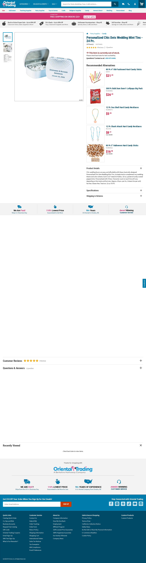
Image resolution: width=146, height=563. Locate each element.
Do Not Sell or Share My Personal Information (97, 530)
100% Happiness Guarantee (62, 533)
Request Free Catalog (10, 527)
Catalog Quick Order (9, 518)
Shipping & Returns (94, 196)
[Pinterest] (123, 504)
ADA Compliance (34, 547)
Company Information (60, 518)
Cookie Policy (86, 536)
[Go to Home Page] (87, 34)
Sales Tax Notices (35, 541)
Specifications (92, 190)
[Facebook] (111, 504)
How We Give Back (59, 521)
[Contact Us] (129, 4)
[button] (49, 66)
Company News (58, 538)
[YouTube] (135, 504)
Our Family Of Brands (60, 536)
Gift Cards (6, 530)
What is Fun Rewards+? (10, 541)
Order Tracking (34, 524)
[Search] (114, 4)
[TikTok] (129, 504)
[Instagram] (141, 504)
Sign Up (66, 504)
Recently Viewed (11, 445)
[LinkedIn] (117, 504)
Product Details (92, 168)
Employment (57, 524)
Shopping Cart (34, 536)
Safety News (86, 527)
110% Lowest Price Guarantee (63, 530)
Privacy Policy (86, 518)
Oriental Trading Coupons (11, 533)
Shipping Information (36, 533)
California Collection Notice (91, 524)
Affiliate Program (58, 527)
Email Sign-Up (8, 536)
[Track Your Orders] (123, 4)
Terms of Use (86, 521)
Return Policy (33, 530)
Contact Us (33, 518)
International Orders (36, 538)
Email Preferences (35, 550)
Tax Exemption (34, 544)
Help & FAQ (33, 521)
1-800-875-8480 (110, 58)
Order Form (33, 527)
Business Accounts (9, 524)
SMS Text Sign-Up (9, 538)
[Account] (135, 4)
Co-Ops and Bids (8, 521)
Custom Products (127, 518)
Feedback (144, 283)
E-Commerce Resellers (89, 533)
